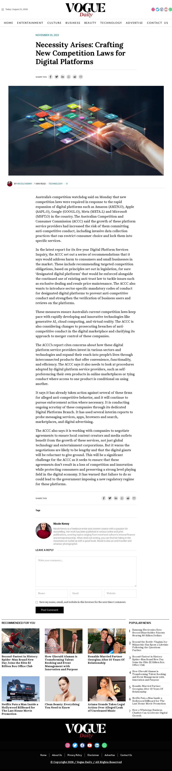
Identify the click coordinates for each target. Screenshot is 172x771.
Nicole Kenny (24, 183)
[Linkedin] (97, 745)
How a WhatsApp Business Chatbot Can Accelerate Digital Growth (149, 712)
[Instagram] (153, 9)
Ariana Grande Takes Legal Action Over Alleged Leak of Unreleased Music (106, 707)
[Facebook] (161, 9)
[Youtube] (166, 9)
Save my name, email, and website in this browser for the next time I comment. (82, 602)
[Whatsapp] (170, 9)
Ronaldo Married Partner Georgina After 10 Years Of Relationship (106, 659)
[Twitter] (157, 9)
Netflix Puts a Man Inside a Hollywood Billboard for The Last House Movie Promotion (20, 709)
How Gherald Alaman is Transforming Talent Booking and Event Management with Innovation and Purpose (61, 663)
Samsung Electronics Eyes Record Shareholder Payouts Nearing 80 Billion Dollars (148, 632)
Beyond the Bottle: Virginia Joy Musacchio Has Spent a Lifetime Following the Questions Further (150, 646)
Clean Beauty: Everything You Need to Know (62, 706)
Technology (55, 183)
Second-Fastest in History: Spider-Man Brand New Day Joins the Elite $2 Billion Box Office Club (20, 661)
